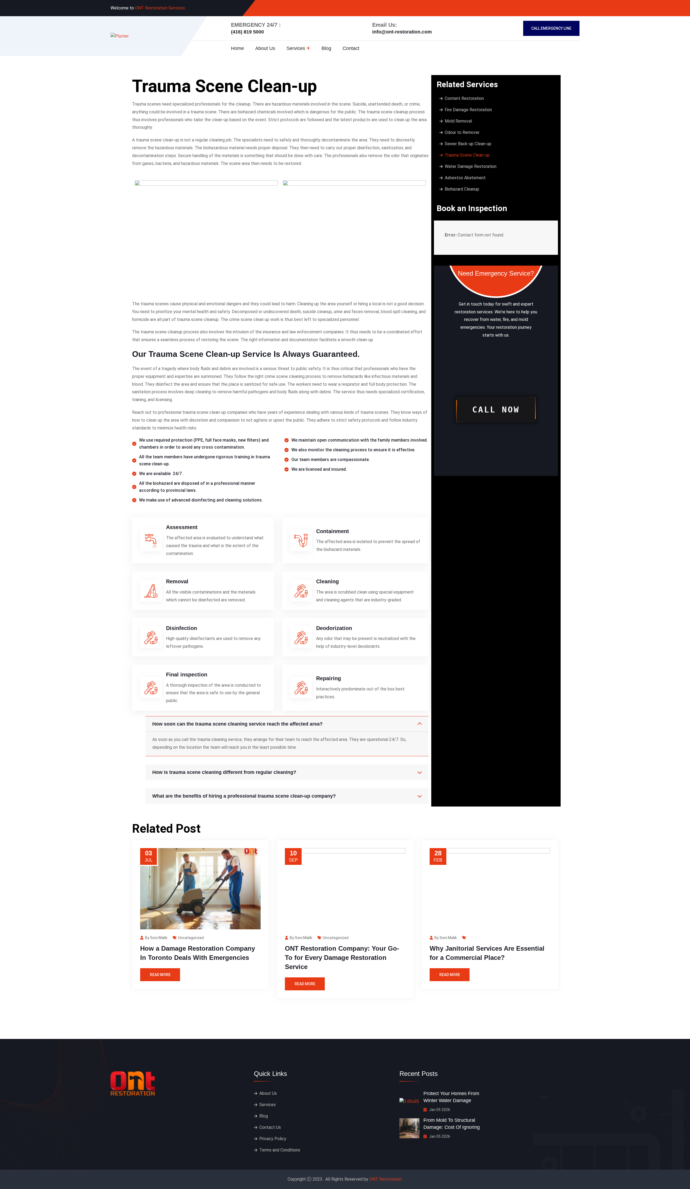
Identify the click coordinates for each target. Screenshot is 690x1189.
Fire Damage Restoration (468, 109)
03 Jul (149, 855)
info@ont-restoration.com (402, 32)
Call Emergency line (551, 28)
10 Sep (293, 855)
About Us (265, 48)
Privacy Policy (272, 1138)
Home (237, 48)
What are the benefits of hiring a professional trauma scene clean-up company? (244, 796)
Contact (351, 48)
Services (296, 48)
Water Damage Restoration (470, 166)
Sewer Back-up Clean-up (468, 143)
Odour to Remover (462, 132)
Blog (326, 48)
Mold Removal (458, 121)
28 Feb (438, 855)
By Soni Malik (156, 938)
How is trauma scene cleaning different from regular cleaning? (224, 772)
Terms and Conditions (279, 1150)
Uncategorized (191, 938)
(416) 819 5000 (247, 32)
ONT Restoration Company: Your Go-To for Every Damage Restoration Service (342, 957)
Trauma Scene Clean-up (467, 155)
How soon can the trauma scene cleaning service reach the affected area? (237, 724)
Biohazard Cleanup (462, 189)
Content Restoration (464, 98)
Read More (160, 975)
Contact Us (270, 1127)
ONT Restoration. (385, 1179)
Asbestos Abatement (465, 177)
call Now (496, 409)
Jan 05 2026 (439, 1109)
